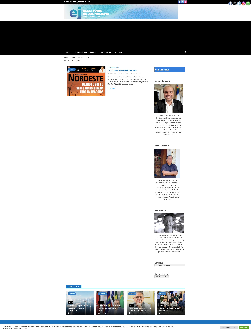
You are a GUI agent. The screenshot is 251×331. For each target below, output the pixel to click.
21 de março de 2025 (105, 313)
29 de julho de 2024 (165, 313)
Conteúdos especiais (113, 67)
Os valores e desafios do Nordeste (122, 70)
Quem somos (80, 52)
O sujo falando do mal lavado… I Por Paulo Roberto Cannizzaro (140, 309)
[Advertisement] (125, 35)
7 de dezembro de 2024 (136, 313)
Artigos (71, 302)
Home (68, 52)
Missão (93, 52)
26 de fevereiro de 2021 (125, 73)
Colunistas (105, 52)
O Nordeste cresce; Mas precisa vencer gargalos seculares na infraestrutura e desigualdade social (109, 307)
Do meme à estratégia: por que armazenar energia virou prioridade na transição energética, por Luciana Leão (79, 307)
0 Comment (138, 73)
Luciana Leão (113, 73)
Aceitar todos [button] (243, 327)
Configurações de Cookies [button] (229, 327)
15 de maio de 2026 (74, 313)
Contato (118, 52)
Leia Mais (112, 88)
